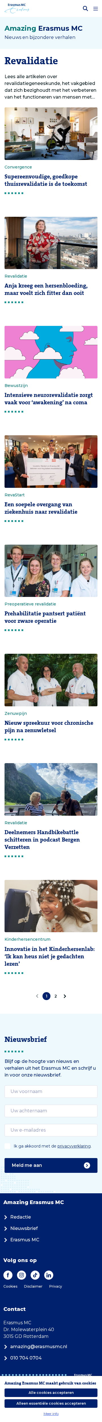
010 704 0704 (26, 1358)
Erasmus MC (24, 1239)
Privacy (55, 1286)
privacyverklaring (74, 1146)
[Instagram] (21, 1275)
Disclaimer (33, 1286)
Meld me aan (27, 1165)
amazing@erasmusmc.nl (38, 1346)
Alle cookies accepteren (51, 1392)
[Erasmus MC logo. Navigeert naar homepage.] (17, 8)
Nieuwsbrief (24, 1228)
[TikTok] (35, 1275)
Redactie (20, 1217)
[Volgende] (64, 996)
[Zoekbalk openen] (85, 8)
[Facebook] (7, 1275)
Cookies (10, 1286)
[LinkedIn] (48, 1275)
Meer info (51, 1413)
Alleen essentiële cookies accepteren (51, 1403)
